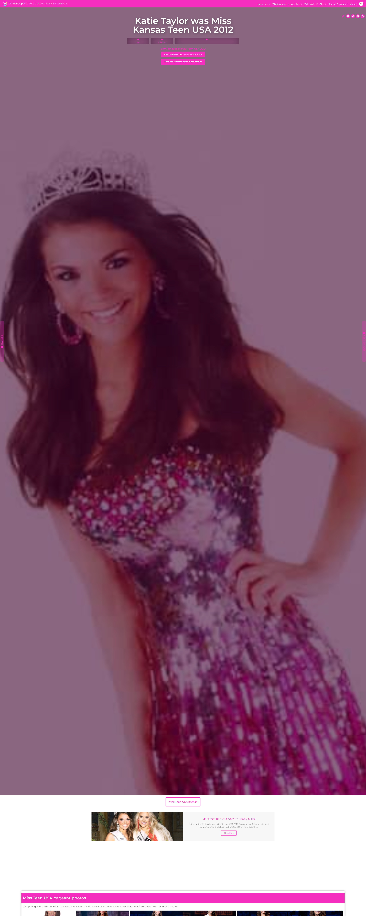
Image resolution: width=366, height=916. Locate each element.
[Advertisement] (183, 867)
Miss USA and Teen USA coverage (48, 3)
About (353, 4)
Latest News (263, 4)
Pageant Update (18, 3)
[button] (361, 4)
